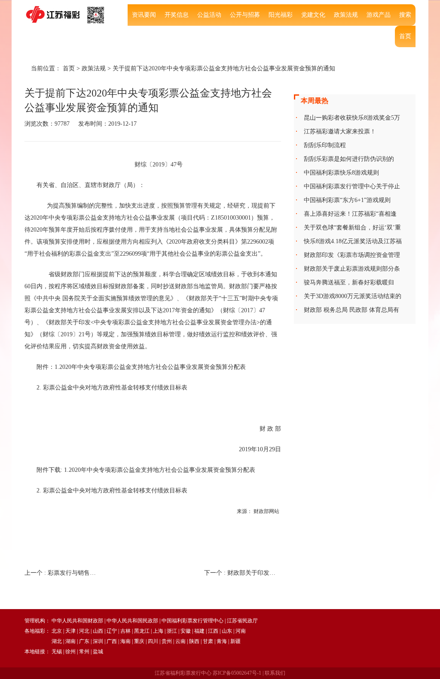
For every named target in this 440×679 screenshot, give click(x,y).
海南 (125, 641)
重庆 (139, 641)
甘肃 (208, 641)
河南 (240, 631)
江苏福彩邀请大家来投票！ (340, 131)
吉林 (125, 631)
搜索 (405, 15)
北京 (57, 631)
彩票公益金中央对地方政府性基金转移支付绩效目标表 (115, 490)
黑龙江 (142, 631)
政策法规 (346, 15)
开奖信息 (177, 15)
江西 (213, 631)
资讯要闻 (144, 15)
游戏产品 (379, 15)
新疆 (235, 641)
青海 (222, 641)
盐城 (98, 652)
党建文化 (313, 15)
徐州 (70, 652)
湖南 (70, 641)
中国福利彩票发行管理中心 (192, 621)
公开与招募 (245, 15)
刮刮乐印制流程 (325, 145)
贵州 (167, 641)
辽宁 (112, 631)
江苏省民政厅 (242, 621)
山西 (98, 631)
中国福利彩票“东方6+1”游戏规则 (347, 200)
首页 (405, 36)
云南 (180, 641)
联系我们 (275, 673)
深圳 (98, 641)
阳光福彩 (281, 15)
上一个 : (62, 573)
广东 (84, 641)
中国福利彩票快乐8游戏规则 (341, 172)
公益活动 (209, 15)
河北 (84, 631)
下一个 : (242, 573)
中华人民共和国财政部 (77, 621)
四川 (153, 641)
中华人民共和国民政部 (132, 621)
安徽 (185, 631)
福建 (199, 631)
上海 (158, 631)
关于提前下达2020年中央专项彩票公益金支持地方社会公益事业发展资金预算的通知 (224, 68)
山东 (227, 631)
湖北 (57, 641)
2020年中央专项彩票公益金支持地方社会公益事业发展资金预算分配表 (162, 470)
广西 (112, 641)
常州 (84, 652)
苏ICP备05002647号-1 (237, 673)
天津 (70, 631)
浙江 (172, 631)
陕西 (194, 641)
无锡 (57, 652)
